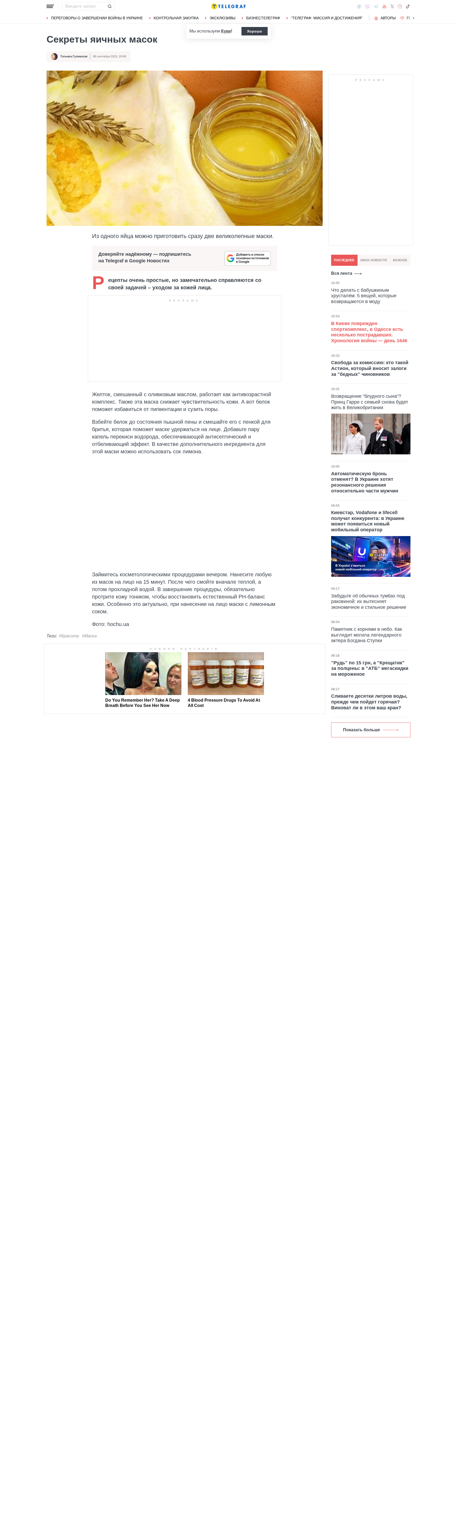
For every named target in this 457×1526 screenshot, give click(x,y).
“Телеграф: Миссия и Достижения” (327, 18)
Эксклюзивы (222, 18)
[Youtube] (384, 6)
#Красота (69, 636)
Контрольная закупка (176, 18)
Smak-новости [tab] (373, 260)
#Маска (89, 636)
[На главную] (228, 6)
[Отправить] (109, 6)
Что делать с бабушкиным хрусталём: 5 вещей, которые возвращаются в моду (363, 295)
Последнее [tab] (344, 260)
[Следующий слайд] (413, 18)
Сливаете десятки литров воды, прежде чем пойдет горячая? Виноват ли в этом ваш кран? (369, 701)
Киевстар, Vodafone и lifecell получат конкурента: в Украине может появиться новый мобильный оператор (367, 521)
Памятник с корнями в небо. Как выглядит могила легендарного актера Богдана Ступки (366, 635)
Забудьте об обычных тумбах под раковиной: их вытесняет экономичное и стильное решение (368, 601)
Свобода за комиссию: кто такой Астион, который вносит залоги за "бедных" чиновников (369, 368)
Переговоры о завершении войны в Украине (97, 18)
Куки (226, 31)
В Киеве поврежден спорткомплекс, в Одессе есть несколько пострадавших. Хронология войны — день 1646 (369, 332)
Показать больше (361, 730)
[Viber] (367, 6)
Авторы (388, 18)
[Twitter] (392, 6)
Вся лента (341, 273)
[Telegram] (376, 6)
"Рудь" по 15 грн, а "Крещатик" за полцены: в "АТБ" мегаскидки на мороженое (369, 668)
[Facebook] (359, 6)
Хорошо (254, 31)
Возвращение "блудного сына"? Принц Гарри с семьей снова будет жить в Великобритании (369, 401)
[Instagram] (400, 6)
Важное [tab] (400, 260)
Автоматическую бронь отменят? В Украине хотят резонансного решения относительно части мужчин (364, 482)
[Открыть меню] (50, 6)
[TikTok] (408, 6)
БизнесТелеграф (263, 18)
